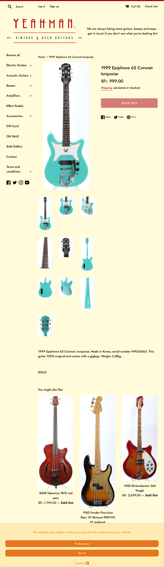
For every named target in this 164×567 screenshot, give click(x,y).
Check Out (151, 6)
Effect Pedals (14, 106)
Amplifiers (19, 95)
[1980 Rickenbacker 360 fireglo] (140, 438)
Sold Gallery (14, 146)
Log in (41, 6)
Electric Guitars (19, 65)
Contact (11, 156)
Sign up (54, 6)
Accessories (19, 116)
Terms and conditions (19, 169)
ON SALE (12, 136)
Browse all (13, 55)
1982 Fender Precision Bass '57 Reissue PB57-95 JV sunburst (98, 517)
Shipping (106, 88)
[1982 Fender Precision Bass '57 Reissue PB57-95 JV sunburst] (98, 451)
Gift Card (12, 126)
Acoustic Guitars (19, 75)
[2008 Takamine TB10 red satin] (56, 442)
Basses (19, 85)
